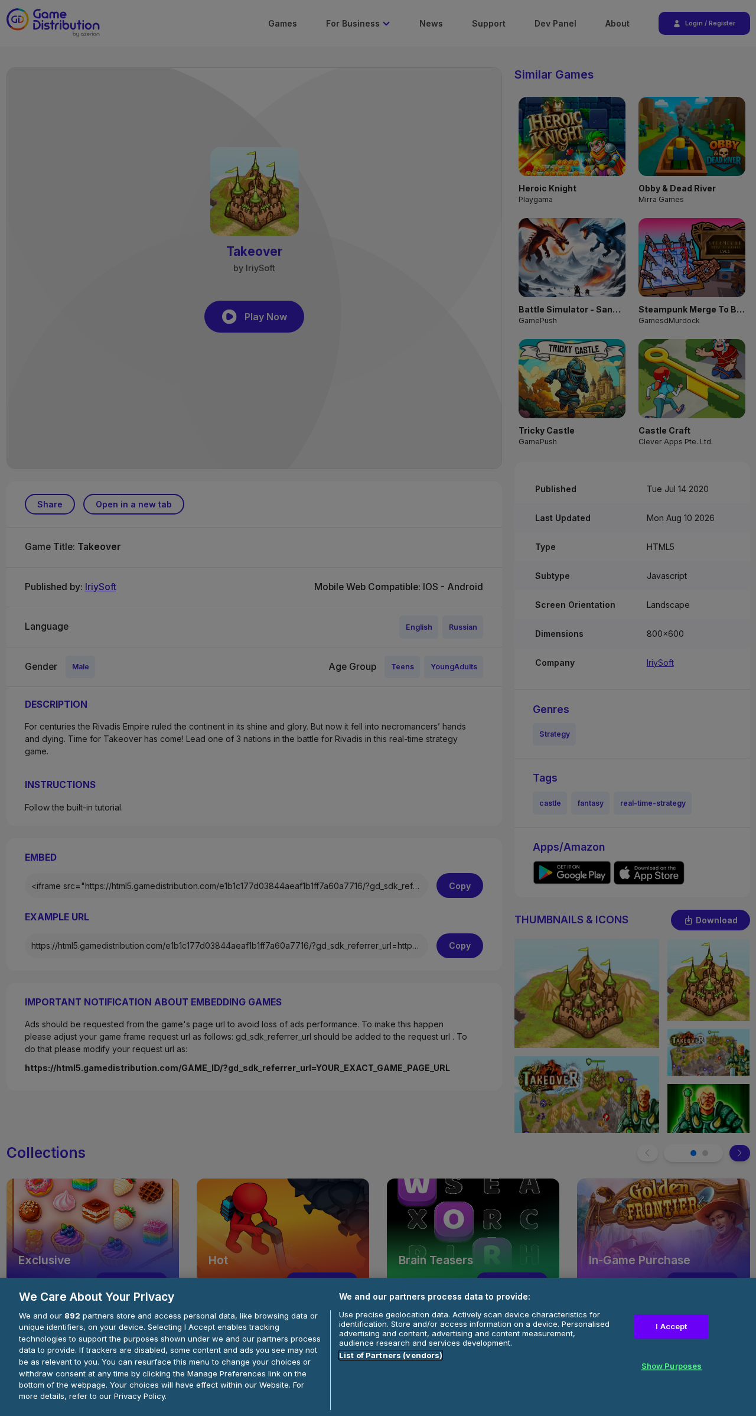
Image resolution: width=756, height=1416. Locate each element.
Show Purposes (671, 1366)
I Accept (671, 1326)
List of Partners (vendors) (390, 1355)
